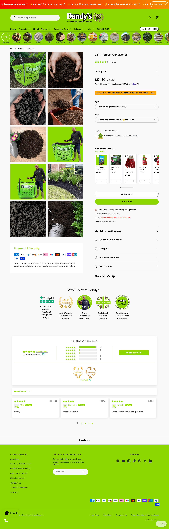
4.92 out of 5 (42, 351)
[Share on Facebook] (108, 276)
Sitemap (14, 492)
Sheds (125, 42)
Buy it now (127, 201)
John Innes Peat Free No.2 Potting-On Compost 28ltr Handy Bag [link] (101, 168)
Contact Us (15, 483)
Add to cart (127, 194)
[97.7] (78, 372)
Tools (147, 42)
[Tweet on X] (103, 276)
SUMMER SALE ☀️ (104, 29)
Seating (136, 42)
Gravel (38, 42)
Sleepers (158, 42)
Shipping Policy (121, 515)
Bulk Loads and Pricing (20, 468)
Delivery (77, 29)
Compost (28, 42)
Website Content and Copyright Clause (145, 515)
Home (13, 29)
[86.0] (91, 372)
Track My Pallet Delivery (20, 464)
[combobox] (35, 18)
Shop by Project (40, 29)
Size (97, 114)
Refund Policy (107, 515)
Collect (6, 42)
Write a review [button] (133, 352)
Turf (49, 42)
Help (89, 29)
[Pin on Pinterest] (113, 276)
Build (104, 42)
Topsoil (16, 42)
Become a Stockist (19, 473)
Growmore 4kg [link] (115, 168)
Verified (84, 380)
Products (23, 29)
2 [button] (81, 423)
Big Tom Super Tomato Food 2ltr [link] (144, 168)
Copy (153, 93)
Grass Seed (60, 42)
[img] (19, 401)
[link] (101, 160)
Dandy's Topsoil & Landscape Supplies (30, 515)
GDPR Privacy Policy (152, 520)
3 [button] (85, 423)
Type (97, 101)
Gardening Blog (61, 29)
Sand (93, 42)
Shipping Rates (17, 478)
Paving (115, 42)
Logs (82, 42)
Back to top (84, 440)
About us (14, 459)
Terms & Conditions (19, 487)
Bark (71, 42)
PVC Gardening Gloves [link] (129, 171)
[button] (157, 17)
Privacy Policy (94, 515)
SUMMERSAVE (158, 4)
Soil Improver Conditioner (25, 48)
